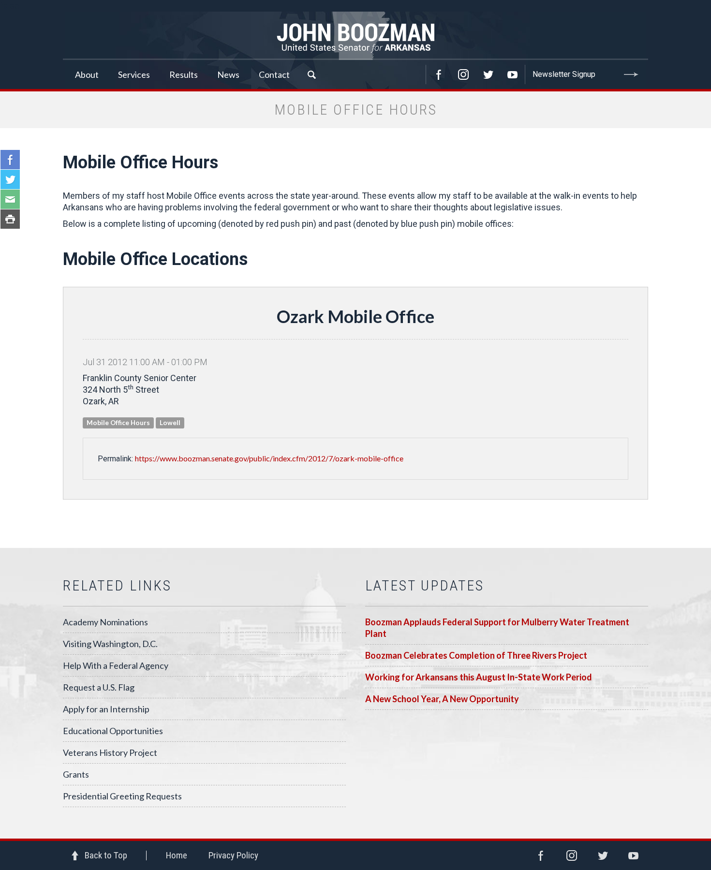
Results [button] (183, 74)
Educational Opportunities (113, 730)
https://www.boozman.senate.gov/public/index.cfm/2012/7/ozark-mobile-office (269, 458)
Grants (76, 774)
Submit (631, 74)
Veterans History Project (110, 752)
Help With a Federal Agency (115, 665)
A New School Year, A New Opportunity (442, 698)
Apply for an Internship (106, 709)
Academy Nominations (105, 622)
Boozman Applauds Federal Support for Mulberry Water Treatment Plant (497, 628)
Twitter (488, 74)
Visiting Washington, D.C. (110, 643)
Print (10, 219)
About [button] (87, 74)
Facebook (439, 74)
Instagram (463, 74)
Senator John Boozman (355, 36)
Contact (274, 74)
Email (10, 199)
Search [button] (311, 74)
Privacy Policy (233, 855)
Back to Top (106, 855)
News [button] (228, 74)
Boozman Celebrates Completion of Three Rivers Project (476, 655)
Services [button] (134, 74)
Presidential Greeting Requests (122, 796)
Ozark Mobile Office (355, 316)
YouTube (513, 74)
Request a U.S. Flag (98, 687)
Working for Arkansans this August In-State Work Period (478, 677)
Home (176, 855)
